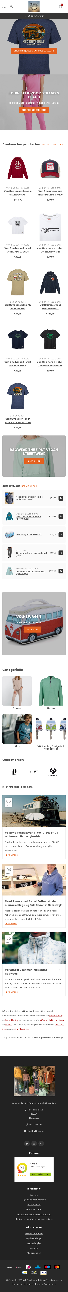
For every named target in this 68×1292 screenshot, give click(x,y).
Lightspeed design (32, 1284)
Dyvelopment (50, 1284)
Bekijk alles (29, 486)
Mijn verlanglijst (34, 1243)
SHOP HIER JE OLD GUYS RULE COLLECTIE (34, 50)
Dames (5, 677)
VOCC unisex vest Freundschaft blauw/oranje (50, 308)
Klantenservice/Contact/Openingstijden (34, 1219)
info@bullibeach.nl (35, 1130)
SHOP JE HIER (34, 461)
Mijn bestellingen (34, 1238)
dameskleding (56, 1015)
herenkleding (11, 1020)
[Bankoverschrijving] (9, 1267)
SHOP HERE (32, 629)
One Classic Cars (22, 1029)
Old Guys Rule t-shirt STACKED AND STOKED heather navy (18, 422)
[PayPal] (34, 1272)
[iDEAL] (28, 1267)
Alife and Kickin (47, 1020)
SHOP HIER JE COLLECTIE (34, 110)
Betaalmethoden (34, 1209)
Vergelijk (34, 1248)
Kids (4, 715)
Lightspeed (17, 1284)
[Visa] (43, 1272)
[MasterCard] (57, 1267)
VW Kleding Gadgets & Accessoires (47, 717)
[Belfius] (19, 1267)
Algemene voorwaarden (34, 1199)
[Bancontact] (24, 1272)
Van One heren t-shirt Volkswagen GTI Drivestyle (50, 251)
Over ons (34, 1194)
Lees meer (11, 855)
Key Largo (60, 1020)
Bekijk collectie (52, 145)
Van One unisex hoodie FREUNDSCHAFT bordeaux (18, 194)
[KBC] (38, 1267)
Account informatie (34, 1233)
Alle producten (34, 1252)
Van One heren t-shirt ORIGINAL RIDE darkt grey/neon (50, 365)
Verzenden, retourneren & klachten (34, 1214)
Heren (39, 677)
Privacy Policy (34, 1204)
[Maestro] (47, 1267)
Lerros (8, 1024)
